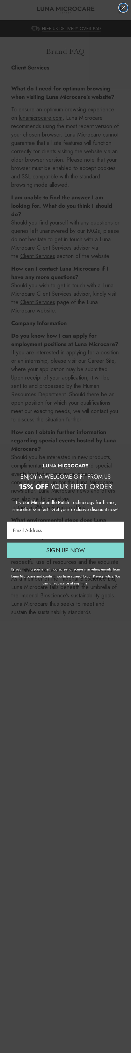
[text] (65, 481)
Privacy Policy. (103, 576)
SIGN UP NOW (65, 550)
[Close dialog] (123, 7)
